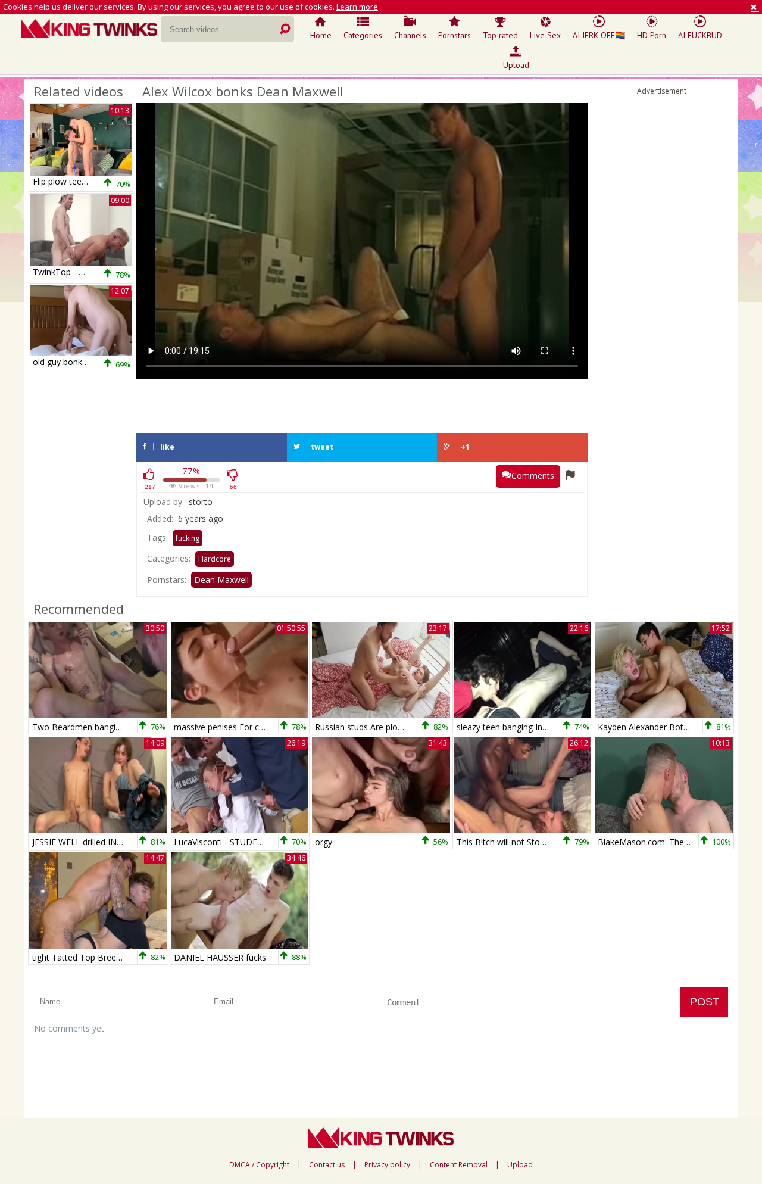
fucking (187, 538)
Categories (362, 35)
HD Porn (651, 35)
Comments (532, 475)
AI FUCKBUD (700, 35)
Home (321, 35)
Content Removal (459, 1165)
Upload (516, 65)
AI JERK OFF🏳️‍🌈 (599, 35)
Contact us (327, 1165)
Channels (410, 35)
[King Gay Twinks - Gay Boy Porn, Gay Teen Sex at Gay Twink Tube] (91, 30)
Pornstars (454, 35)
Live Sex (545, 35)
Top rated (500, 35)
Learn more (357, 6)
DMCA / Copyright (259, 1165)
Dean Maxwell (221, 579)
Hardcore (214, 559)
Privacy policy (387, 1165)
